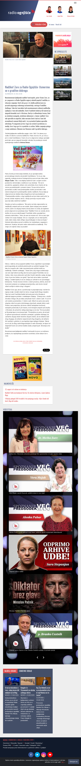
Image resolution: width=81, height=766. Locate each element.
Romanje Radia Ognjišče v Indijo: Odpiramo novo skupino (63, 84)
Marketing (39, 743)
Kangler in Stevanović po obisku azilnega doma (28, 690)
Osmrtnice (6, 743)
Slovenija (8, 94)
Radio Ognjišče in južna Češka (62, 97)
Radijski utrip (28, 740)
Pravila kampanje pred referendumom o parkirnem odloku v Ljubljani (24, 747)
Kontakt (27, 743)
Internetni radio (24, 745)
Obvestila (14, 743)
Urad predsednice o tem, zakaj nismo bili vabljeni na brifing (12, 690)
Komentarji (12, 740)
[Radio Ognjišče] (21, 11)
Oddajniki (33, 745)
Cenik (32, 743)
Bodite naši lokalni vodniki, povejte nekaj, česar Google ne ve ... (62, 72)
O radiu (15, 745)
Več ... (63, 762)
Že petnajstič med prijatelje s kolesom (61, 61)
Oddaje (20, 740)
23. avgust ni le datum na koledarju (15, 389)
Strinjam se (74, 761)
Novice (5, 740)
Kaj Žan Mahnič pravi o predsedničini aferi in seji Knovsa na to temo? (43, 691)
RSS (38, 745)
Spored (20, 743)
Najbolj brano (10, 670)
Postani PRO (7, 745)
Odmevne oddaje (25, 670)
